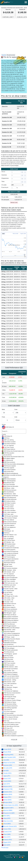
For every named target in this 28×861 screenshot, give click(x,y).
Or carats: (4, 185)
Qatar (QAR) (6, 845)
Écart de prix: (4, 187)
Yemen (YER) (7, 829)
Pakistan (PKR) (7, 839)
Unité (15, 417)
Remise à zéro (14, 202)
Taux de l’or (14, 855)
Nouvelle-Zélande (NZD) (10, 826)
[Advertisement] (14, 37)
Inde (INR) (6, 760)
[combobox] (14, 581)
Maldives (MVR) (7, 794)
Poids (3, 417)
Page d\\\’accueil (7, 855)
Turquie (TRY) (7, 797)
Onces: (3, 171)
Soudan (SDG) (7, 773)
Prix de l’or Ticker (16, 854)
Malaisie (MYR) (7, 786)
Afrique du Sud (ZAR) (9, 762)
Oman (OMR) (7, 834)
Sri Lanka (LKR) (7, 768)
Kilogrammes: (5, 178)
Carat (15, 409)
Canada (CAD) (7, 831)
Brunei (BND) (7, 823)
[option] (14, 436)
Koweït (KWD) (7, 781)
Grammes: (4, 175)
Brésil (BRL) (6, 815)
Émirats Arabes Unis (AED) (10, 805)
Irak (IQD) (6, 770)
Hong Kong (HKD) (8, 754)
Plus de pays (4, 847)
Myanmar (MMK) (7, 810)
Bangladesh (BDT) (8, 807)
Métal (3, 409)
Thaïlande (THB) (7, 789)
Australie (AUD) (7, 791)
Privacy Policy (22, 855)
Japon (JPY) (6, 776)
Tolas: (3, 181)
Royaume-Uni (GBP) (9, 813)
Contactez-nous (9, 857)
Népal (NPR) (6, 818)
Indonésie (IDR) (7, 765)
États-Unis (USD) (8, 821)
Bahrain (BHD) (7, 799)
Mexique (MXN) (7, 802)
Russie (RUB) (7, 752)
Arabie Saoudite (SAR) (9, 757)
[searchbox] (14, 431)
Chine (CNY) (6, 837)
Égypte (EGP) (7, 842)
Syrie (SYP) (6, 784)
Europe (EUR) (7, 749)
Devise (4, 424)
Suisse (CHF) (7, 778)
